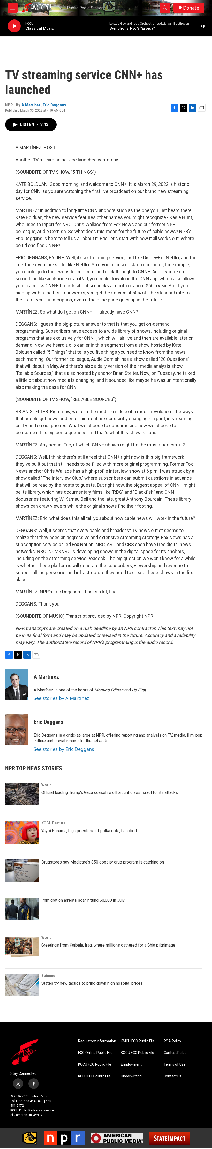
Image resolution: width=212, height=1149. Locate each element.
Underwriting (131, 1076)
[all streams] (204, 26)
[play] (14, 26)
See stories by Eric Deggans (64, 749)
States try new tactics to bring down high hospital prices (92, 983)
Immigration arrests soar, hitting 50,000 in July (83, 900)
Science (48, 976)
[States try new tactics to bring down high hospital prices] (22, 985)
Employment (131, 1064)
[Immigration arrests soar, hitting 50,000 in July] (22, 909)
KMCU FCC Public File (138, 1041)
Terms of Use (175, 1064)
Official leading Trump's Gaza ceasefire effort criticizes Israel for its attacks (109, 792)
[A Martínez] (16, 684)
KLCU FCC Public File (94, 1076)
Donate (191, 8)
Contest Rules (175, 1053)
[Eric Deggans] (16, 729)
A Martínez (31, 104)
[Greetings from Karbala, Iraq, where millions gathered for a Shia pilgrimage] (22, 947)
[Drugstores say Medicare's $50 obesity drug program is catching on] (22, 870)
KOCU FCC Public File (137, 1053)
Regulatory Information (97, 1041)
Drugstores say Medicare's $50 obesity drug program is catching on (102, 862)
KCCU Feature (53, 823)
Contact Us (172, 1076)
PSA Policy (172, 1041)
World (46, 785)
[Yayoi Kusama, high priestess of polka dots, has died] (22, 832)
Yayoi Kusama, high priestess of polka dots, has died (89, 830)
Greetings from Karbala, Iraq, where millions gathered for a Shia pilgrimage (108, 945)
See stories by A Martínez (61, 698)
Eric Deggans (54, 104)
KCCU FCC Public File (94, 1064)
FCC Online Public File (95, 1053)
